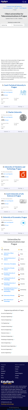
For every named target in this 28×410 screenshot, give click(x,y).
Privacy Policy (17, 409)
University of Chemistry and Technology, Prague (14, 168)
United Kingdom (19, 373)
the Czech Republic (8, 92)
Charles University (14, 112)
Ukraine (17, 375)
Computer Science (10, 6)
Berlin (2, 369)
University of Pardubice (10, 263)
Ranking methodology (7, 404)
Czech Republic (23, 8)
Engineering (19, 6)
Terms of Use (10, 409)
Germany (17, 366)
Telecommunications (8, 8)
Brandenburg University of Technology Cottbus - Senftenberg (10, 289)
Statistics (6, 106)
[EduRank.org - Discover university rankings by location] (4, 1)
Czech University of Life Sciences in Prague (14, 195)
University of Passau (9, 295)
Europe (16, 8)
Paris (2, 375)
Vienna (2, 366)
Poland (16, 369)
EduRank (20, 18)
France (16, 371)
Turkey (16, 377)
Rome (2, 377)
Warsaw (3, 373)
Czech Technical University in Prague (14, 86)
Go (26, 25)
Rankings (20, 106)
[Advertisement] (14, 44)
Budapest (3, 371)
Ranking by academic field (14, 22)
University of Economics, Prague (14, 217)
